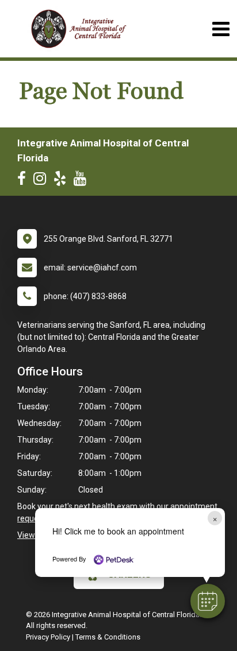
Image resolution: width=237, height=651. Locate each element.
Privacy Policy (48, 637)
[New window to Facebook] (24, 180)
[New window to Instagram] (42, 180)
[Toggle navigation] (221, 29)
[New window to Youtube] (83, 180)
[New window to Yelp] (62, 180)
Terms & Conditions (107, 637)
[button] (207, 601)
